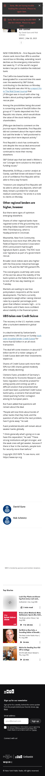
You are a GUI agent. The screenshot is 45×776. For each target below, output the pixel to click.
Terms (34, 730)
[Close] (39, 5)
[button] (22, 603)
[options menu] (21, 42)
